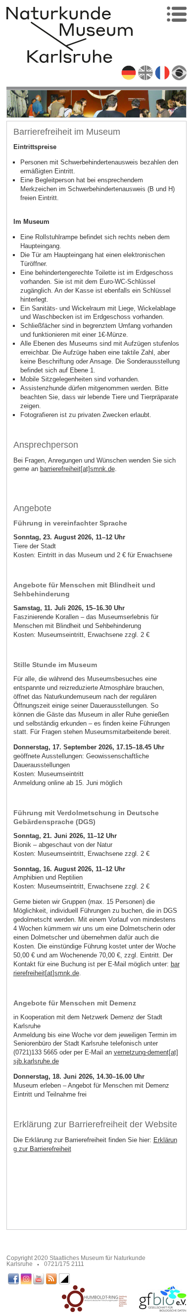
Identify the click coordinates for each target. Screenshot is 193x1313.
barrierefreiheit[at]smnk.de (77, 469)
